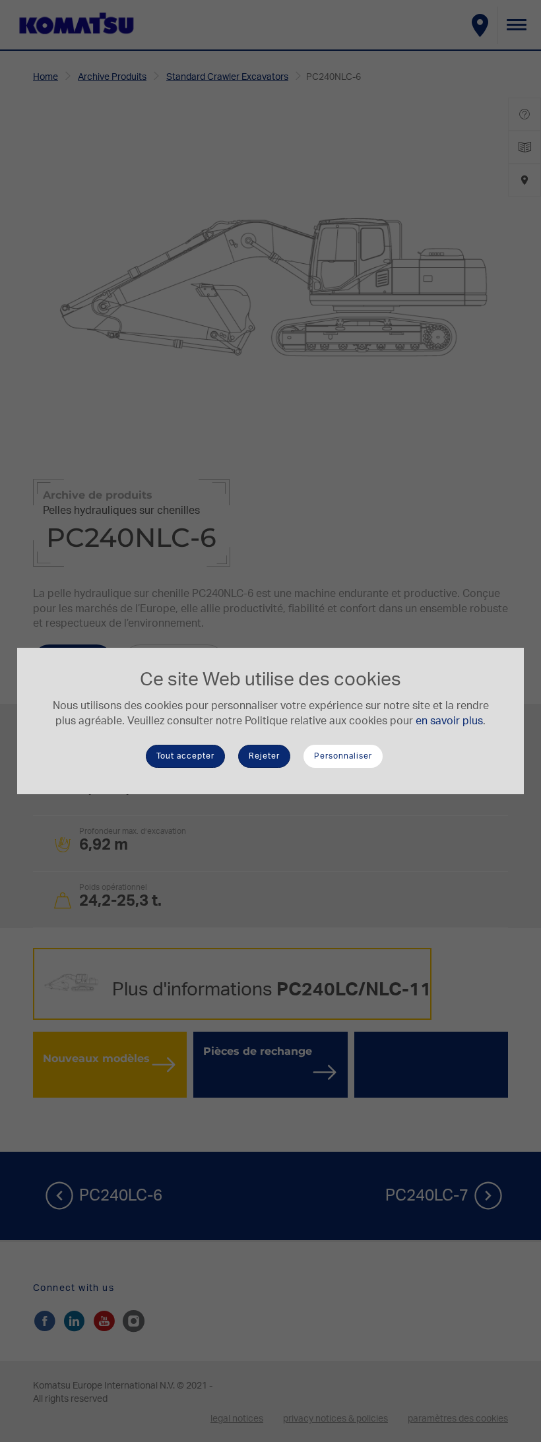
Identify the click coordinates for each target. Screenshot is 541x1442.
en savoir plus (449, 721)
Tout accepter (185, 756)
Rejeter (264, 756)
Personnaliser (343, 756)
